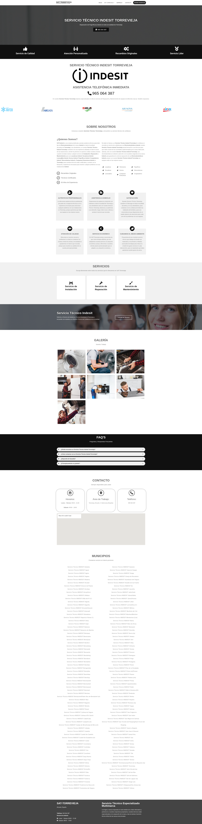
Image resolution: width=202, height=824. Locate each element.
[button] (122, 2)
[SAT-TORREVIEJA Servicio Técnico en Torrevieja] (64, 2)
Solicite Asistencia (139, 2)
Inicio (100, 2)
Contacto (128, 2)
